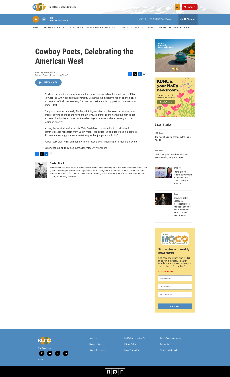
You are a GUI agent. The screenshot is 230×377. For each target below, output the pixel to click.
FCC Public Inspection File (134, 338)
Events (163, 28)
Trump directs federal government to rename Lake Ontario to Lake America (183, 178)
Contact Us (164, 344)
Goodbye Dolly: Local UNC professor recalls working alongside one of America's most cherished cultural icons (182, 207)
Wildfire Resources (180, 28)
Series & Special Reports (99, 28)
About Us (93, 338)
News (176, 194)
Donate (191, 7)
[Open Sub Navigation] (40, 28)
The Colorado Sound (168, 350)
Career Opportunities (98, 350)
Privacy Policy (130, 344)
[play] (36, 19)
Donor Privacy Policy (132, 350)
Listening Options (96, 344)
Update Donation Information (172, 338)
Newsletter (76, 28)
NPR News (159, 133)
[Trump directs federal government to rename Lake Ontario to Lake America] (163, 172)
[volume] (44, 19)
